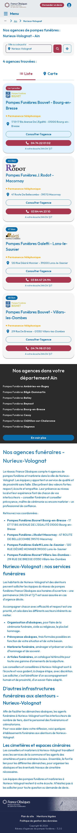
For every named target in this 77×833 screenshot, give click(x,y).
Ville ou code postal (17, 44)
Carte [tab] (53, 73)
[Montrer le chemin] (5, 20)
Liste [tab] (28, 73)
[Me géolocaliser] (67, 49)
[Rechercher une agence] (57, 49)
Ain (15, 21)
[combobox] (30, 48)
